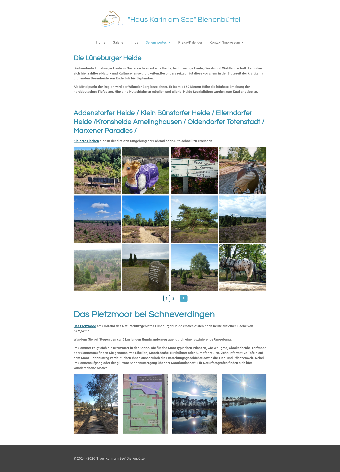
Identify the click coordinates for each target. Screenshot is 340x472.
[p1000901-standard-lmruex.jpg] (145, 267)
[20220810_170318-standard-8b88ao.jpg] (97, 170)
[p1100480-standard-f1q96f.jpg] (243, 267)
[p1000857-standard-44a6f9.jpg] (97, 267)
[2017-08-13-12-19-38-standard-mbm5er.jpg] (145, 170)
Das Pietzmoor (85, 326)
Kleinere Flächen (86, 141)
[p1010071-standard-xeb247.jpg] (194, 267)
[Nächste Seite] (184, 298)
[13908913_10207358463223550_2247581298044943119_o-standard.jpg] (194, 170)
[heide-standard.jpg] (97, 219)
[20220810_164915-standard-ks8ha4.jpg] (145, 219)
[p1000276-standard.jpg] (194, 219)
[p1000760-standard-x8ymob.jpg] (243, 219)
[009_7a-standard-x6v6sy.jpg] (243, 170)
